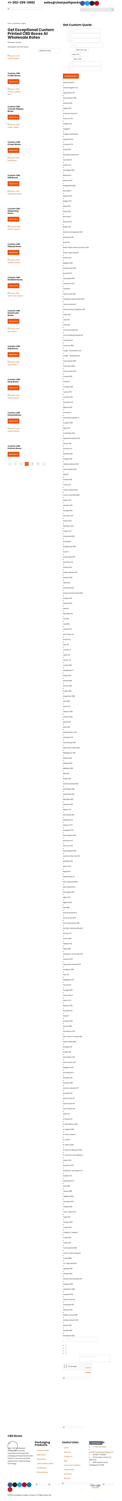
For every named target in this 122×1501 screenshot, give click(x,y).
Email (65, 69)
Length (65, 31)
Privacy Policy (69, 1469)
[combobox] (71, 76)
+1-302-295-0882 (21, 2)
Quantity (67, 45)
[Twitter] (87, 3)
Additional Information (71, 1361)
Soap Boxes (41, 1455)
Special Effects (68, 1343)
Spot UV (69, 1353)
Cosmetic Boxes (43, 1450)
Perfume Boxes (42, 1472)
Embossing (70, 1346)
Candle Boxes (42, 1468)
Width (65, 36)
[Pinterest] (96, 3)
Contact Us (68, 1456)
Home (10, 23)
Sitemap (67, 1478)
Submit (88, 1372)
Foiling (68, 1351)
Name (66, 64)
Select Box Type (69, 50)
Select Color (67, 59)
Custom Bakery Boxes (45, 1463)
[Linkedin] (29, 1484)
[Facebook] (82, 3)
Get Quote (68, 1474)
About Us (67, 1452)
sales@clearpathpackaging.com (70, 2)
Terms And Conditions (72, 1465)
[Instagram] (92, 3)
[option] (88, 81)
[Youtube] (10, 1489)
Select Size (67, 54)
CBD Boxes (16, 23)
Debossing (70, 1348)
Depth (65, 40)
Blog (65, 1461)
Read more (13, 82)
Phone (66, 72)
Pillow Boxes (41, 1459)
